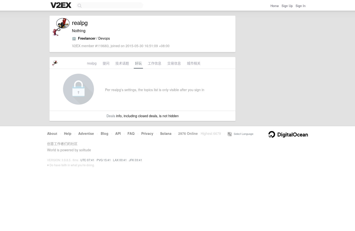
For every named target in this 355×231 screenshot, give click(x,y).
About (52, 133)
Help (67, 133)
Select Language (242, 134)
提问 (106, 63)
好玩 (138, 63)
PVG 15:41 (104, 160)
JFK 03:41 (135, 160)
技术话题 (122, 63)
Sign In (300, 5)
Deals (110, 115)
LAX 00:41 (120, 160)
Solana (165, 133)
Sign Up (287, 5)
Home (274, 5)
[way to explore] (62, 5)
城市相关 (193, 63)
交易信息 (174, 63)
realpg (92, 63)
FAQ (131, 133)
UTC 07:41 (87, 160)
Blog (104, 133)
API (118, 133)
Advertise (86, 133)
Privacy (147, 133)
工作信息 (154, 63)
